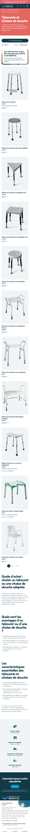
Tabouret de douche (8, 102)
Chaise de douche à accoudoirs (12, 557)
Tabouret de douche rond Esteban (13, 281)
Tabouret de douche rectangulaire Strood (13, 327)
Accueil (3, 10)
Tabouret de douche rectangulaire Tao (15, 237)
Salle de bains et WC (12, 10)
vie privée (25, 791)
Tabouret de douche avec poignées (14, 372)
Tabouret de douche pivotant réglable (15, 148)
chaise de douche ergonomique (12, 511)
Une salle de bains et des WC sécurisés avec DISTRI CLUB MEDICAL (14, 53)
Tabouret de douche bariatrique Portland (12, 417)
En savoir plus (6, 30)
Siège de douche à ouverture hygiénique (11, 464)
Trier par (16, 45)
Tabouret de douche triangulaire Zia (14, 192)
